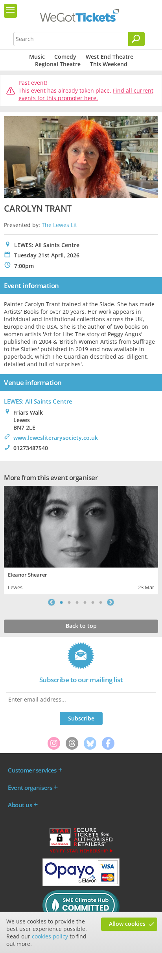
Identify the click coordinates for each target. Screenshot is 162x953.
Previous (51, 602)
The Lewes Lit (59, 225)
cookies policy (50, 936)
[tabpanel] (81, 539)
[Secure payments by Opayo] (81, 884)
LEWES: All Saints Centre (38, 401)
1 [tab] (61, 602)
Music (37, 56)
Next (110, 602)
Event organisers (30, 787)
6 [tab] (101, 602)
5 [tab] (93, 602)
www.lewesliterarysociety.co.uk (55, 437)
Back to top (81, 625)
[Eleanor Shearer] (81, 526)
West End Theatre (109, 56)
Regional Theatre (58, 64)
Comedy (65, 56)
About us (20, 805)
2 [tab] (69, 602)
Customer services (32, 770)
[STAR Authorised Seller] (81, 852)
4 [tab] (85, 602)
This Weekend (108, 64)
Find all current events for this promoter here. (85, 94)
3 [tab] (77, 602)
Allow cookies (127, 923)
